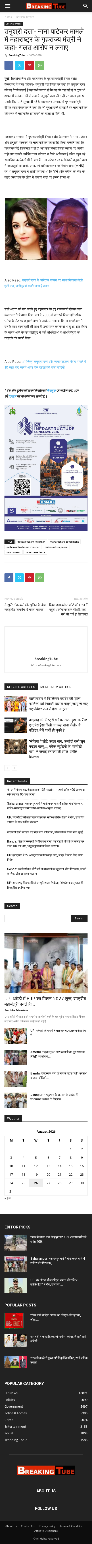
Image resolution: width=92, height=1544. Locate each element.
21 (59, 1174)
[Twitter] (19, 65)
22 (71, 1174)
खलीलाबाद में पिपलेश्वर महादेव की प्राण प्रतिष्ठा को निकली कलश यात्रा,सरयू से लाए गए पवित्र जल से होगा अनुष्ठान (58, 703)
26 (36, 1183)
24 (11, 1183)
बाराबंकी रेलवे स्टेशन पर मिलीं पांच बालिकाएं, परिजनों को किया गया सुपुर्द (45, 832)
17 (11, 1174)
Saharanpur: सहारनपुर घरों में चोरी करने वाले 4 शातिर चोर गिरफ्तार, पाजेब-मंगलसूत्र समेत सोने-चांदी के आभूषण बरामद (45, 806)
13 (48, 1166)
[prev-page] (7, 768)
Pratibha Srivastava (16, 1010)
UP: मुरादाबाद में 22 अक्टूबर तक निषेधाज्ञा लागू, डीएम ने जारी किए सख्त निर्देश (45, 857)
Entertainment (25, 16)
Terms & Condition (71, 1526)
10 (11, 1166)
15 (71, 1166)
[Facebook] (8, 65)
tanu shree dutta (35, 552)
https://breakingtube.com (46, 665)
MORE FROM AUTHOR (55, 687)
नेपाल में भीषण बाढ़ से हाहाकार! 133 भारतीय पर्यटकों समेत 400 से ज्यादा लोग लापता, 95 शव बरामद (46, 792)
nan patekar (13, 552)
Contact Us (28, 1526)
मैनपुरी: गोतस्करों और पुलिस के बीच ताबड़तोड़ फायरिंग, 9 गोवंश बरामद (25, 607)
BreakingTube (16, 55)
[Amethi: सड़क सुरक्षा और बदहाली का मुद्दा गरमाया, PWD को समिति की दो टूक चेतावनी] (15, 1057)
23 (82, 1174)
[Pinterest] (29, 65)
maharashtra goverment (64, 541)
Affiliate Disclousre (46, 1531)
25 (23, 1183)
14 (59, 1166)
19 (36, 1174)
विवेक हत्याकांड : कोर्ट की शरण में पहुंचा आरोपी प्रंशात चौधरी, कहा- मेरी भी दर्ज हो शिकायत (68, 609)
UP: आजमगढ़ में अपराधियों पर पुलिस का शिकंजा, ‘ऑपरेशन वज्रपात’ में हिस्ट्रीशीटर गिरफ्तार (45, 885)
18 (23, 1174)
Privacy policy (47, 1526)
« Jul (7, 1198)
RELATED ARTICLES (21, 687)
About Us (11, 1526)
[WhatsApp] (39, 65)
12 (36, 1166)
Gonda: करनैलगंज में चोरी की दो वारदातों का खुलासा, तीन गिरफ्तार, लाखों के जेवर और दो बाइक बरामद (46, 871)
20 (48, 1174)
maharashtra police (56, 547)
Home (8, 16)
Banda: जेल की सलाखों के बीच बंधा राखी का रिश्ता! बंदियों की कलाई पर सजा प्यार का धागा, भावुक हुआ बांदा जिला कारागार (45, 844)
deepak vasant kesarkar (31, 541)
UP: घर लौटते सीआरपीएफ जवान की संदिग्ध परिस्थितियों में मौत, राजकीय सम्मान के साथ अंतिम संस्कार (45, 820)
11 (23, 1166)
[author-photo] (46, 652)
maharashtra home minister (23, 547)
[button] (7, 6)
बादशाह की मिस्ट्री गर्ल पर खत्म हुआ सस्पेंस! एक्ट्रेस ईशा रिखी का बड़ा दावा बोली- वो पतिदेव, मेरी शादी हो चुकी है (58, 725)
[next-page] (14, 768)
